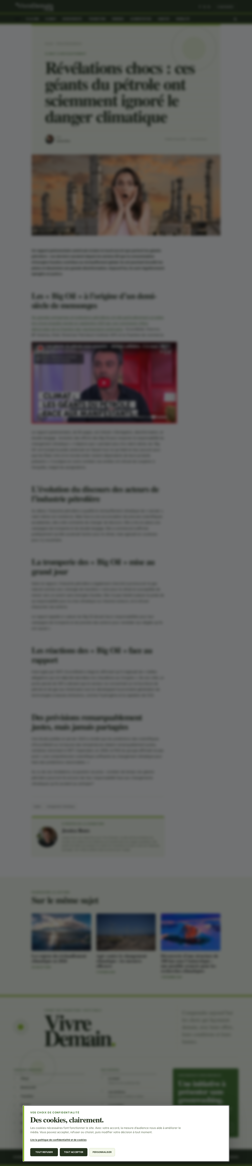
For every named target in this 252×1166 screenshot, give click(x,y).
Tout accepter (73, 1152)
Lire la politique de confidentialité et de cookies (58, 1139)
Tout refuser (44, 1152)
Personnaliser (102, 1152)
